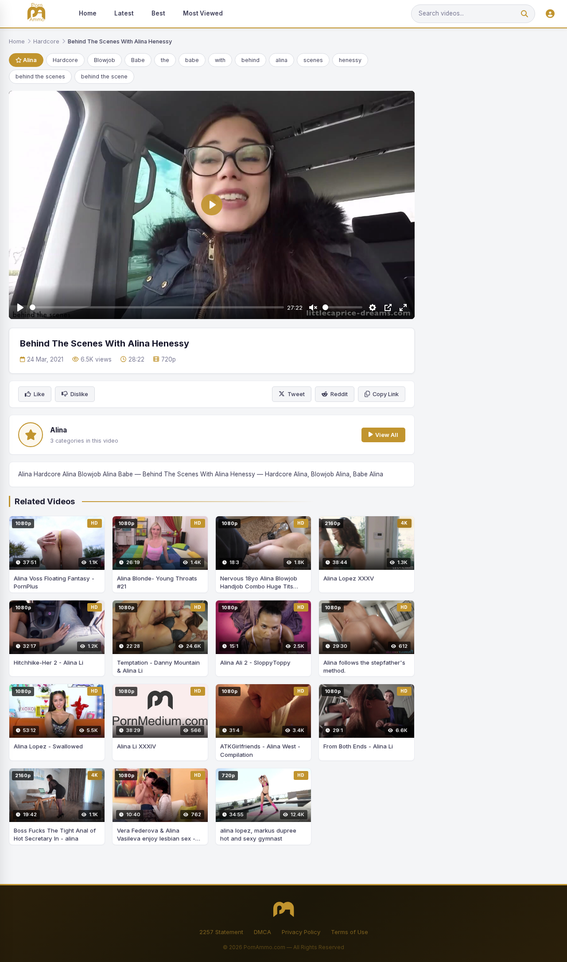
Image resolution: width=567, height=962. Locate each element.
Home (88, 13)
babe (192, 60)
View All (386, 435)
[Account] (550, 14)
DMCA (262, 931)
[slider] (157, 307)
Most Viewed (203, 13)
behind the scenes (40, 76)
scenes (313, 60)
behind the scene (104, 76)
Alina (29, 60)
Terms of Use (349, 931)
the (165, 60)
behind (250, 60)
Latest (124, 13)
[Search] (524, 14)
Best (158, 13)
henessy (350, 60)
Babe (138, 60)
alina (281, 60)
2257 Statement (221, 931)
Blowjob (104, 60)
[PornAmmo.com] (36, 14)
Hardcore (46, 41)
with (220, 60)
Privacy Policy (301, 931)
